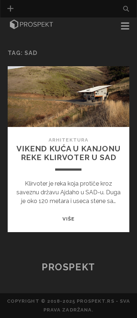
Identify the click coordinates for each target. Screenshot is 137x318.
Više (68, 219)
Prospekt (68, 267)
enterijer (24, 37)
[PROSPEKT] (31, 26)
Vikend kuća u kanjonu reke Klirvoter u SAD (68, 153)
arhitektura (68, 140)
